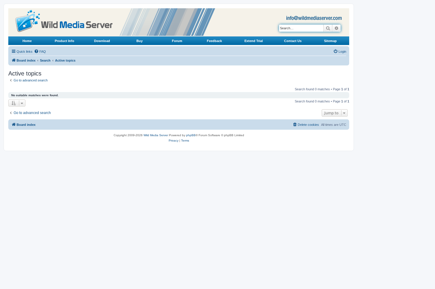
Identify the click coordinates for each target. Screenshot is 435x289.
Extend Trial (253, 41)
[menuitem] (40, 51)
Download (102, 41)
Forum (177, 41)
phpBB (191, 135)
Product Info (64, 41)
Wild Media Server (156, 135)
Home (27, 41)
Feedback (214, 41)
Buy (139, 41)
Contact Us (293, 41)
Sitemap (330, 41)
